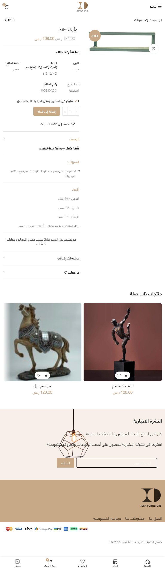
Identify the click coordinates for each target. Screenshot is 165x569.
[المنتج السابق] (14, 20)
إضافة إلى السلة (47, 111)
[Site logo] (82, 6)
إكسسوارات (141, 19)
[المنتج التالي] (5, 20)
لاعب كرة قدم (122, 385)
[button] (126, 375)
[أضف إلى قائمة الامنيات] (119, 375)
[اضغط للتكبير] (154, 49)
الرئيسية (157, 19)
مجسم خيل (42, 385)
